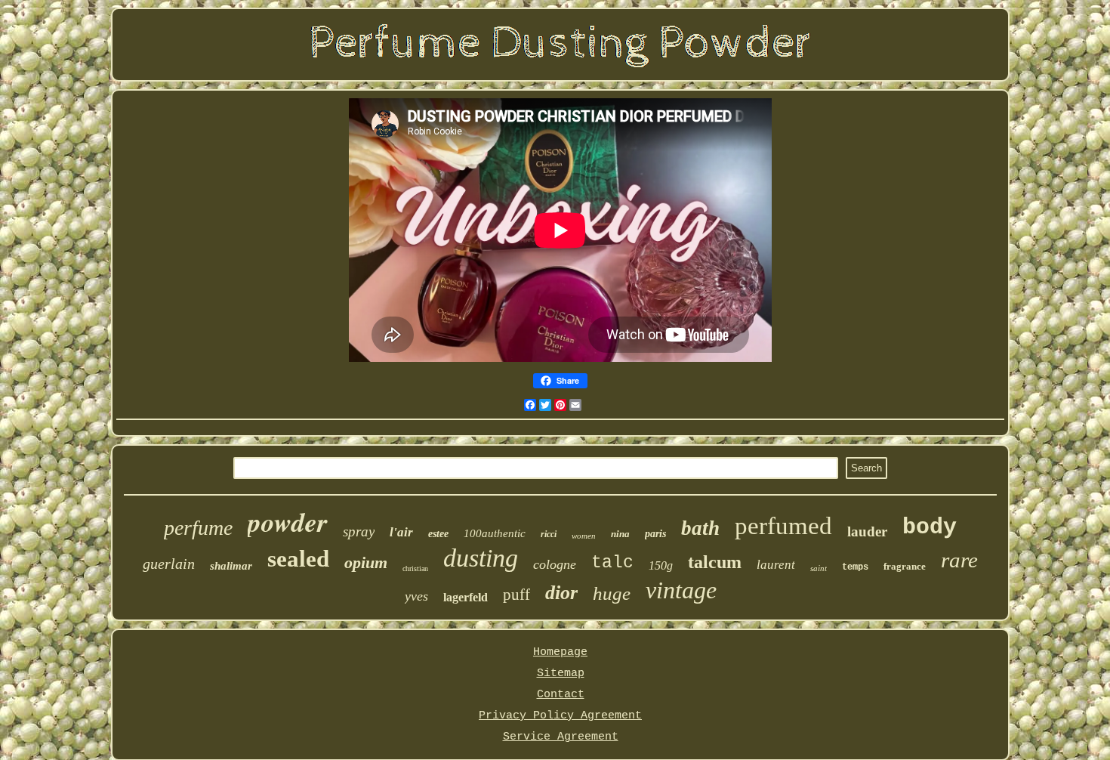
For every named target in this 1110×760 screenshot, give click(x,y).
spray (359, 531)
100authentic (495, 533)
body (929, 527)
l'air (401, 532)
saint (818, 568)
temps (855, 567)
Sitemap (560, 673)
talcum (715, 562)
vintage (681, 590)
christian (415, 568)
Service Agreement (560, 737)
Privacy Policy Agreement (560, 715)
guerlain (169, 563)
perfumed (783, 525)
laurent (776, 565)
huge (612, 593)
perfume (198, 527)
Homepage (560, 652)
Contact (560, 694)
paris (655, 533)
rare (959, 560)
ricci (549, 534)
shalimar (231, 566)
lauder (867, 531)
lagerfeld (465, 597)
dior (561, 593)
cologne (554, 564)
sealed (298, 558)
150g (661, 565)
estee (438, 533)
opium (365, 562)
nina (620, 533)
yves (416, 596)
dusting (480, 558)
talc (612, 563)
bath (700, 528)
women (584, 535)
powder (288, 521)
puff (516, 594)
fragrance (904, 566)
